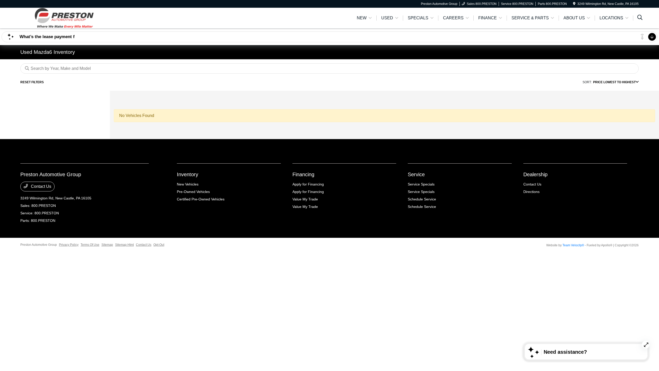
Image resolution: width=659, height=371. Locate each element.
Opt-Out (158, 245)
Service (416, 174)
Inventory (187, 174)
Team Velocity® (573, 245)
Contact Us (40, 186)
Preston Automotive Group (38, 245)
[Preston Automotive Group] (64, 17)
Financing (303, 174)
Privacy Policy (69, 245)
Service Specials (421, 184)
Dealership (535, 174)
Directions (531, 192)
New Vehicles (187, 184)
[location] (574, 4)
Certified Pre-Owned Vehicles (200, 199)
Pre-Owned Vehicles (193, 192)
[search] (640, 18)
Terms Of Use (90, 245)
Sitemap (107, 245)
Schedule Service (422, 199)
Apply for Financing (308, 184)
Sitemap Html (124, 245)
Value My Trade (305, 199)
